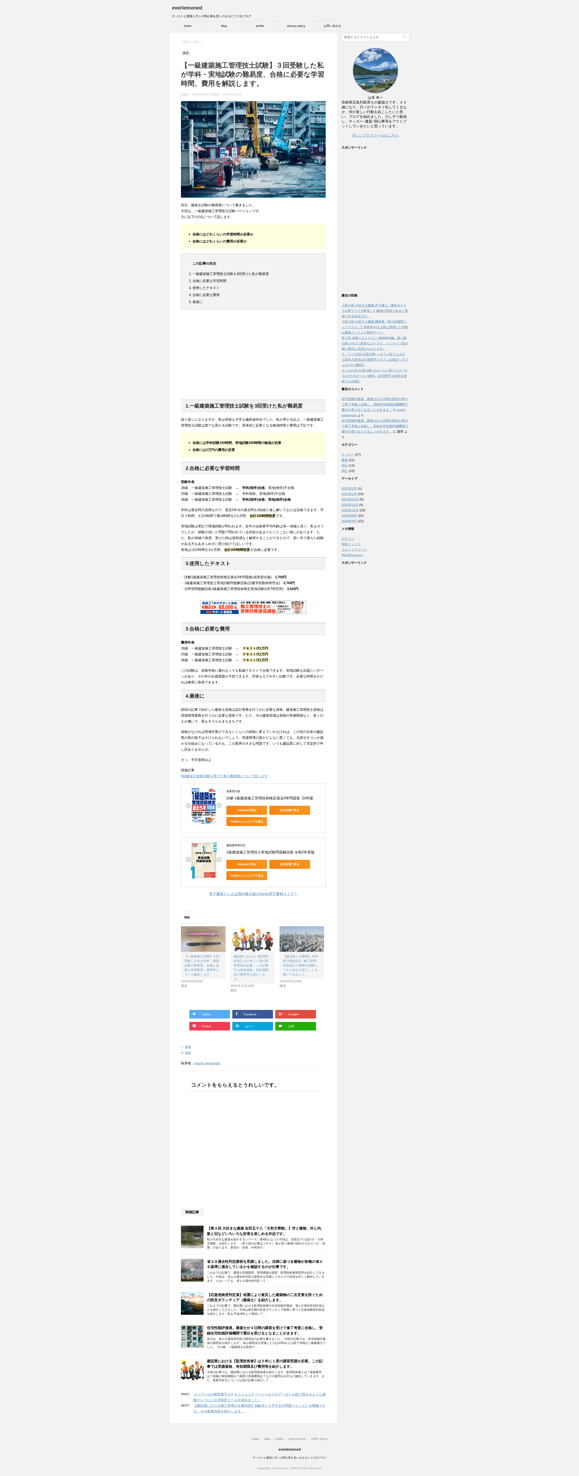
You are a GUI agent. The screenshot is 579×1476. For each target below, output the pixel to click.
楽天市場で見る (289, 810)
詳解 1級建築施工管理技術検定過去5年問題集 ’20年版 (269, 798)
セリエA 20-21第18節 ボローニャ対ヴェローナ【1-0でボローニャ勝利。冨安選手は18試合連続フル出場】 (375, 376)
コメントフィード (354, 549)
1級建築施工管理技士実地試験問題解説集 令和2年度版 (270, 852)
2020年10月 (350, 510)
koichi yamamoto (207, 1063)
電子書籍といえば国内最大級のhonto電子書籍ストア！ (253, 894)
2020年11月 (350, 505)
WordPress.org (352, 555)
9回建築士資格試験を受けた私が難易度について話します (224, 776)
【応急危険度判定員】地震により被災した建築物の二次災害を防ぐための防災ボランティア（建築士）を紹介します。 (265, 1297)
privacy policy (296, 26)
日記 (345, 465)
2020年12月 (350, 499)
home (187, 26)
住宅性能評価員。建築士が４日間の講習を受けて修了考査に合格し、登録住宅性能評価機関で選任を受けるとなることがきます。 (265, 1330)
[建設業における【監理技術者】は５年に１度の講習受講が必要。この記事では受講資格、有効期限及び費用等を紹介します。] (252, 939)
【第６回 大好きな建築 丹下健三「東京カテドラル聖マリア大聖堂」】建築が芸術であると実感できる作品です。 (375, 310)
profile (260, 26)
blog (224, 26)
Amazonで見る (246, 810)
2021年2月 (349, 488)
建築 (188, 1047)
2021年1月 (349, 494)
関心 (345, 471)
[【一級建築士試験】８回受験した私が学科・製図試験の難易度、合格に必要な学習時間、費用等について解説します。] (203, 939)
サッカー (348, 454)
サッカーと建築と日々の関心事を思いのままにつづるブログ (289, 1457)
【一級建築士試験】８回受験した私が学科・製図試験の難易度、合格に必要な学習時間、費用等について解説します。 (201, 965)
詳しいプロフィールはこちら (375, 135)
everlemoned (187, 8)
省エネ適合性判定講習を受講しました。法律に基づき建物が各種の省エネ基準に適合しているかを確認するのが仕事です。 (265, 1264)
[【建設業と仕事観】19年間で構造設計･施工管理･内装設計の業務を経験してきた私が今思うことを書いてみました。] (302, 939)
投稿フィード (351, 544)
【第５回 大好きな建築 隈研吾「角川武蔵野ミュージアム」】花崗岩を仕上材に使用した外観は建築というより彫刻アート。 (375, 327)
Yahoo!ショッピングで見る (246, 821)
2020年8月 (349, 521)
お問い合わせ (332, 26)
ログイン (348, 538)
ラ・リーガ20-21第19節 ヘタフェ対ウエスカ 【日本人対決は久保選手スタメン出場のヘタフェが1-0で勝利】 (375, 359)
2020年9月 (349, 515)
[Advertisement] (253, 357)
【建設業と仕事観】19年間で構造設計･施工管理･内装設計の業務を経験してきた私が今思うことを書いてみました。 (300, 965)
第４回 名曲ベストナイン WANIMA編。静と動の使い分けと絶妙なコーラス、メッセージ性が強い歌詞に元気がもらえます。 (375, 343)
